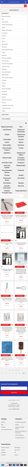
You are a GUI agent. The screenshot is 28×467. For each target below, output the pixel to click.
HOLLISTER (17, 450)
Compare (12, 213)
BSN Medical (17, 447)
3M (15, 452)
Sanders (3, 85)
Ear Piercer (4, 47)
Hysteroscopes (5, 60)
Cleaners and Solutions (7, 30)
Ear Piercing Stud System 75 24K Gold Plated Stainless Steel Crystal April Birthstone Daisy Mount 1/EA (21, 330)
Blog (2, 424)
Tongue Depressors (6, 108)
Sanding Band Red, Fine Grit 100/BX (21, 358)
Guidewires (4, 55)
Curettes (4, 35)
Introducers (4, 69)
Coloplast (3, 452)
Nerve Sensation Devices (7, 77)
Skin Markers (4, 94)
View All (16, 454)
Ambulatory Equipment (20, 422)
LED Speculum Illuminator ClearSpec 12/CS (21, 243)
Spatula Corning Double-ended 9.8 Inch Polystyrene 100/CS (7, 359)
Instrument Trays (5, 66)
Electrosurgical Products (7, 49)
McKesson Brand (5, 447)
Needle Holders (5, 74)
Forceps (3, 52)
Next (23, 373)
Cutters (3, 38)
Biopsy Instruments (6, 16)
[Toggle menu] (2, 2)
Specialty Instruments (7, 99)
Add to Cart (5, 212)
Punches (4, 83)
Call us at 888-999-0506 (14, 409)
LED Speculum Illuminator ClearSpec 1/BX (7, 270)
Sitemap (3, 427)
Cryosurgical (4, 33)
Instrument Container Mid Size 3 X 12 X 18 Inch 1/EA (21, 216)
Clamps (3, 27)
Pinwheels (4, 80)
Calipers (3, 111)
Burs (3, 19)
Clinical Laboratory (19, 435)
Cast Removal (5, 21)
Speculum (4, 102)
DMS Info (3, 422)
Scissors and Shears (6, 88)
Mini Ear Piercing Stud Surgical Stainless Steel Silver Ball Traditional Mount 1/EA (7, 329)
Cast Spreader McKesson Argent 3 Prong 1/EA (7, 299)
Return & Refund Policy (6, 429)
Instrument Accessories (7, 63)
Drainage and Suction (20, 437)
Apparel (17, 424)
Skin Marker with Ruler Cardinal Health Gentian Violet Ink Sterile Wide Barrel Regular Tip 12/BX (21, 271)
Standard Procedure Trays (7, 105)
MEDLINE (3, 454)
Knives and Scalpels (6, 72)
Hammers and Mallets (6, 58)
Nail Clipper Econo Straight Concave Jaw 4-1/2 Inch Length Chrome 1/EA (7, 217)
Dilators (3, 41)
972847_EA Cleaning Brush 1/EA (7, 243)
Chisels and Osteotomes (7, 24)
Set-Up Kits (4, 91)
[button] (26, 123)
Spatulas (4, 97)
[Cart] (26, 1)
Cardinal (3, 450)
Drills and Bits (5, 44)
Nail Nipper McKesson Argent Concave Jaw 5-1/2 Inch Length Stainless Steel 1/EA (21, 300)
